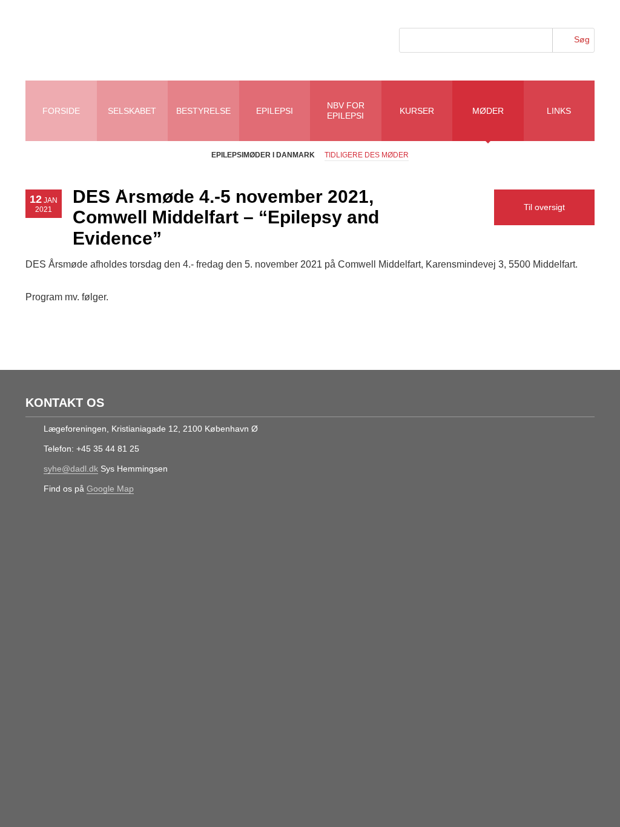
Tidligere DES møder (367, 155)
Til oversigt (544, 207)
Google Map (110, 488)
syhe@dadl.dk (71, 468)
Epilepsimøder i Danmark (263, 155)
